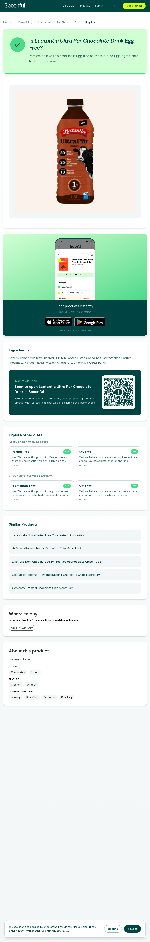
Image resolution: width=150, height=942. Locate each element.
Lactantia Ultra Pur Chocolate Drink (59, 22)
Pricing (85, 5)
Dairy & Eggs (26, 22)
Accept (132, 928)
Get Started (134, 6)
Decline (113, 928)
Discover (69, 5)
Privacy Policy (60, 930)
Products (8, 22)
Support (100, 5)
